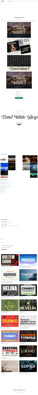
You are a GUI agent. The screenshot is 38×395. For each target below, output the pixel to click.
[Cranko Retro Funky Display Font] (10, 321)
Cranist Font (21, 296)
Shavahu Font (3, 372)
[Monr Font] (4, 174)
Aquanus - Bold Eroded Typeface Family (7, 281)
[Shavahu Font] (10, 366)
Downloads (18, 93)
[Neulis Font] (4, 159)
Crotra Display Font (8, 187)
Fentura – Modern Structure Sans (24, 327)
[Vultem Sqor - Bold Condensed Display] (10, 260)
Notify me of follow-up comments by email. (7, 245)
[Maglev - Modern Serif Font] (10, 305)
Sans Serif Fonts (6, 282)
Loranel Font (21, 357)
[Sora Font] (26, 159)
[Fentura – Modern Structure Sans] (28, 321)
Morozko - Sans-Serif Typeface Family (25, 266)
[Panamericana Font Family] (33, 159)
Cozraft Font (3, 342)
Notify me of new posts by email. (6, 247)
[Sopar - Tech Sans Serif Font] (28, 366)
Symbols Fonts (10, 282)
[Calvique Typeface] (28, 336)
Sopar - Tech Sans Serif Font (23, 372)
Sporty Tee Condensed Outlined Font (9, 182)
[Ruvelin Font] (28, 305)
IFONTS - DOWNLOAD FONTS (19, 390)
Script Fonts (10, 328)
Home (1, 3)
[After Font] (26, 166)
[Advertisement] (19, 11)
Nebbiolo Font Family (7, 183)
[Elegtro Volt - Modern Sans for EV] (28, 275)
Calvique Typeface (22, 342)
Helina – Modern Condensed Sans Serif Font (7, 296)
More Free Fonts (19, 252)
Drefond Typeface (4, 357)
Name (2, 239)
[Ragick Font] (11, 159)
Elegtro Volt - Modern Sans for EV (24, 281)
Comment (2, 227)
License (16, 94)
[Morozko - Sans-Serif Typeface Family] (28, 260)
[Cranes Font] (11, 166)
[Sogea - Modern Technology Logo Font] (33, 166)
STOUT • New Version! (6, 191)
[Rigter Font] (33, 174)
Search (8, 1)
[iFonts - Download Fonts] (3, 1)
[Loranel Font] (28, 351)
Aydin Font (5, 190)
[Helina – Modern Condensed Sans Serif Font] (10, 290)
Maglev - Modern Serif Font (5, 311)
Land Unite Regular (19, 117)
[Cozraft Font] (10, 336)
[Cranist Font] (28, 290)
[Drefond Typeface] (10, 351)
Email (2, 242)
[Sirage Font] (4, 166)
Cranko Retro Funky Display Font (6, 327)
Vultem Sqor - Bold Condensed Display (7, 266)
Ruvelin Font (21, 311)
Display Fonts (4, 3)
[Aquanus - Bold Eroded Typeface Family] (10, 275)
